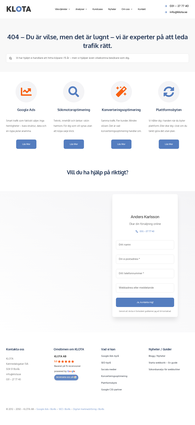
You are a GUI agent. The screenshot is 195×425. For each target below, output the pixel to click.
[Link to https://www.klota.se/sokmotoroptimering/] (74, 92)
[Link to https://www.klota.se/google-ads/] (26, 92)
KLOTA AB (60, 356)
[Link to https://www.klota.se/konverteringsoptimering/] (121, 92)
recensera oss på (64, 377)
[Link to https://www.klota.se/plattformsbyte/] (169, 92)
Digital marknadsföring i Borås (88, 409)
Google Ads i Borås (46, 409)
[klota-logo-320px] (18, 7)
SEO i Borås (65, 409)
